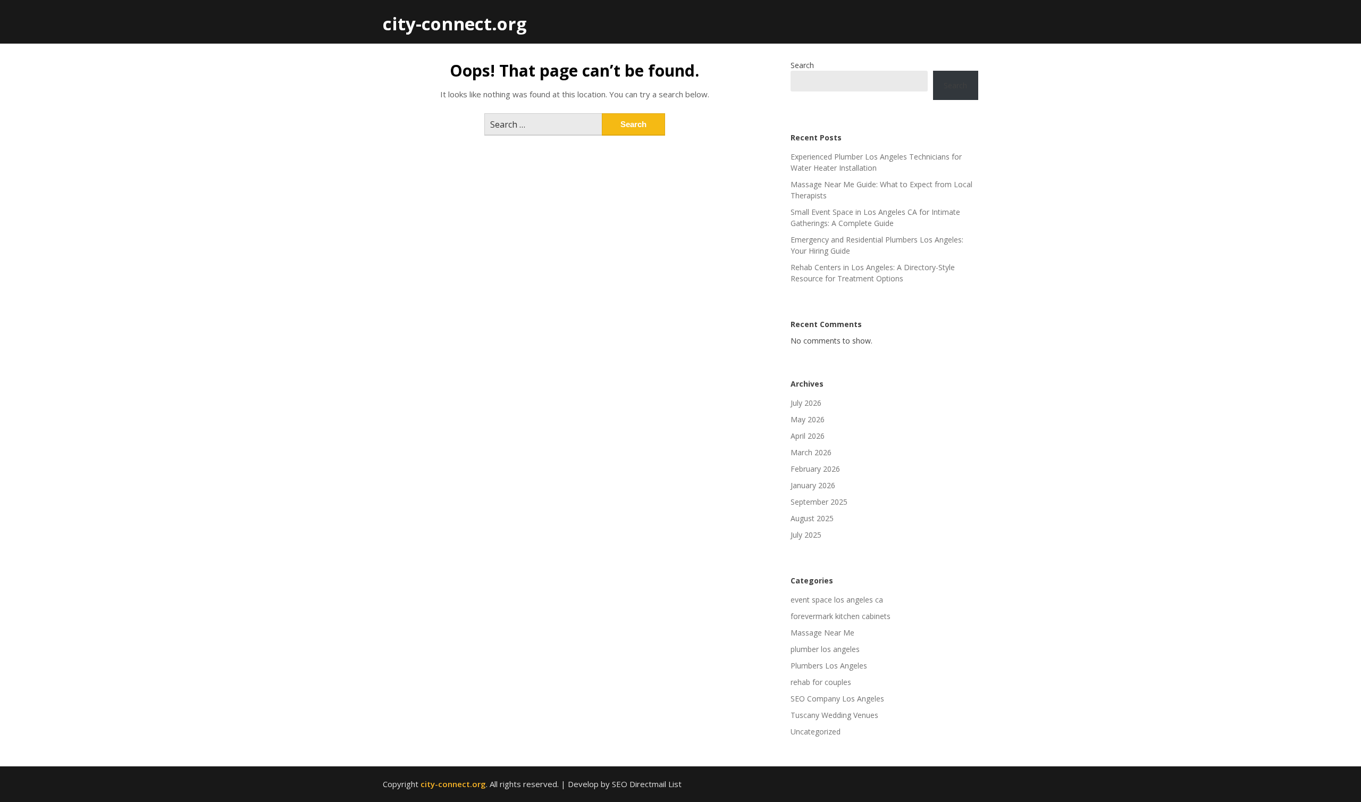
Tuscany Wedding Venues (834, 715)
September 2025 (819, 502)
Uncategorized (816, 731)
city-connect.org (455, 24)
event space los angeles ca (837, 600)
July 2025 (806, 535)
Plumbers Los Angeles (829, 666)
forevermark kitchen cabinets (840, 616)
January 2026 (813, 485)
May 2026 (808, 419)
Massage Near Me (822, 633)
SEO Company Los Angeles (837, 699)
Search (802, 65)
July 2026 (806, 403)
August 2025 (812, 518)
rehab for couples (821, 682)
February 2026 (815, 469)
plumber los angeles (825, 649)
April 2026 (808, 436)
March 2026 (811, 452)
